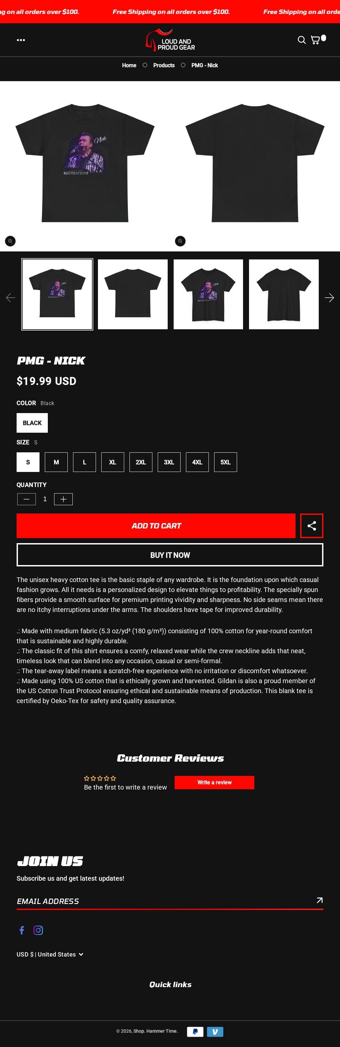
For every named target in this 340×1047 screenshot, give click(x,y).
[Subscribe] (320, 902)
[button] (21, 40)
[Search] (303, 40)
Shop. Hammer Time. (155, 1031)
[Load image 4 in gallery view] (284, 294)
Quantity (31, 484)
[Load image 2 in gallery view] (133, 294)
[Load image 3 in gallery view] (208, 294)
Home (129, 65)
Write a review (215, 782)
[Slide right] (329, 297)
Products (164, 65)
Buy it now (170, 555)
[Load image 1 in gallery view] (57, 294)
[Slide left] (10, 297)
